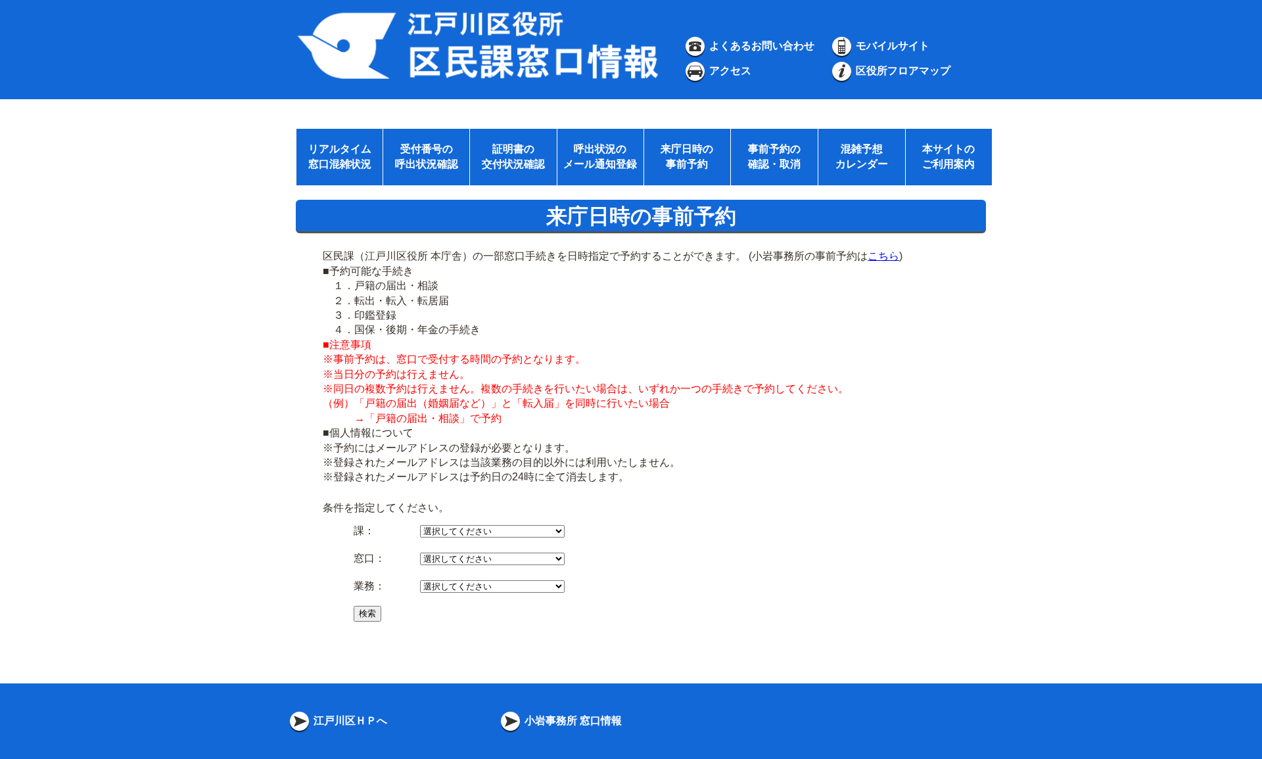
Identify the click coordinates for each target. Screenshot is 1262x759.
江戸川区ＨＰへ (349, 720)
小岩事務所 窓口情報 (572, 720)
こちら (883, 256)
